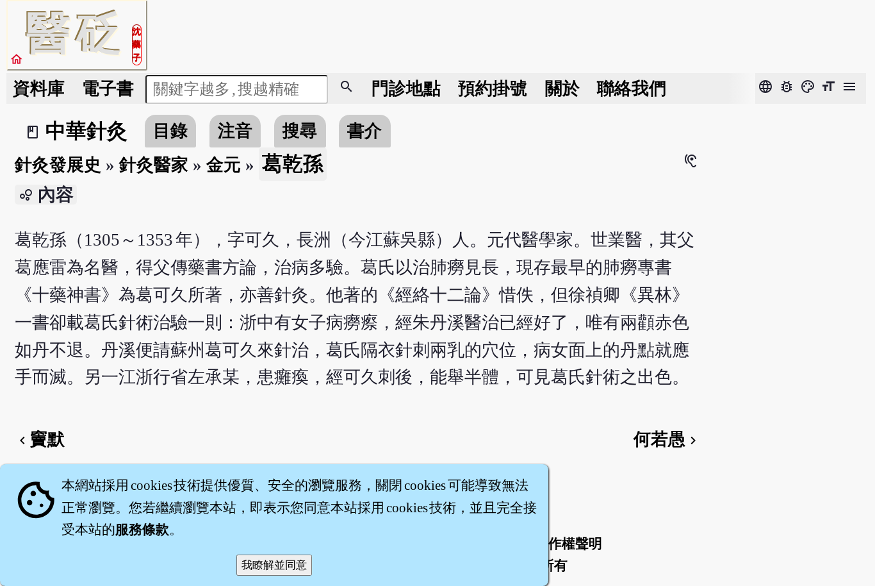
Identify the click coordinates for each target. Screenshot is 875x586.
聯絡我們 (631, 88)
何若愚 (667, 439)
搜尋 (299, 130)
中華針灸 (86, 130)
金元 (223, 164)
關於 (562, 88)
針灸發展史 (58, 164)
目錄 (170, 130)
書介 (364, 130)
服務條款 (142, 529)
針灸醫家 (153, 164)
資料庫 (39, 88)
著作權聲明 (568, 543)
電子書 (108, 88)
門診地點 (406, 88)
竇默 (40, 439)
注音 (235, 130)
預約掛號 (492, 88)
